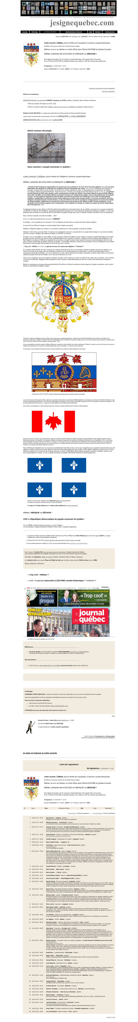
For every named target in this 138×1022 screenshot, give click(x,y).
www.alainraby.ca (51, 846)
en (47, 525)
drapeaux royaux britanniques (78, 543)
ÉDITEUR (97, 32)
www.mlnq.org (50, 976)
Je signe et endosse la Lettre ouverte (40, 753)
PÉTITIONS (34, 32)
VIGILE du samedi (61, 500)
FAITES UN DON (109, 32)
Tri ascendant (72, 813)
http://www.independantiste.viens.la (56, 1004)
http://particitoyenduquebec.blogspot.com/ (58, 836)
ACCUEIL (24, 32)
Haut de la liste (110, 1017)
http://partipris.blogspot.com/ (54, 943)
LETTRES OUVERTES (50, 32)
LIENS (90, 32)
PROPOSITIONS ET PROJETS (73, 32)
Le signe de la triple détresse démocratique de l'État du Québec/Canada (64, 113)
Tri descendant (97, 813)
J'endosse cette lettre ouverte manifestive (102, 88)
